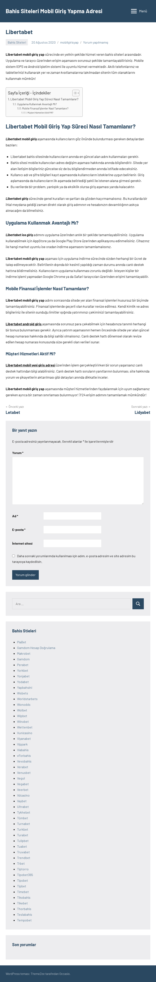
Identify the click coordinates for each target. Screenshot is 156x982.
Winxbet (23, 721)
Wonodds (23, 704)
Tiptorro (23, 869)
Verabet (22, 767)
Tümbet (22, 818)
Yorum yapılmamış (95, 42)
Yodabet (23, 682)
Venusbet (24, 772)
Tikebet (22, 903)
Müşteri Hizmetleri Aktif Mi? (40, 112)
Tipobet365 (25, 875)
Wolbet (22, 710)
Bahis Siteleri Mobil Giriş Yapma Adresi (54, 10)
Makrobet (23, 653)
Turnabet (23, 824)
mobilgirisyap (69, 42)
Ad (15, 516)
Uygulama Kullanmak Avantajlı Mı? (37, 104)
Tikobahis (23, 897)
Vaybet (22, 801)
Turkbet (22, 829)
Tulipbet (23, 841)
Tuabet (22, 846)
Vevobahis (24, 761)
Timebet (23, 892)
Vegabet (23, 784)
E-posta (18, 529)
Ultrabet (23, 807)
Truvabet (23, 852)
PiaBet (21, 642)
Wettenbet (24, 727)
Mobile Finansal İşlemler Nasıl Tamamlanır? (45, 108)
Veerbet (22, 789)
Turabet (22, 835)
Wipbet (22, 716)
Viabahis (23, 750)
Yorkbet (22, 670)
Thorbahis (24, 909)
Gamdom (23, 659)
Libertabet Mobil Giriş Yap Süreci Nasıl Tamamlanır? (44, 99)
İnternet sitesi (22, 543)
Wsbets (22, 693)
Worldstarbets (27, 699)
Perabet (22, 665)
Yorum (17, 453)
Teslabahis (24, 914)
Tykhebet (23, 812)
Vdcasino (23, 795)
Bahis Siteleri (17, 42)
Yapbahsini (24, 687)
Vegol (21, 778)
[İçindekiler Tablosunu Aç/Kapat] (73, 93)
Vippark (22, 744)
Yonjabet (23, 676)
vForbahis (24, 755)
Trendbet (23, 858)
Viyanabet (24, 738)
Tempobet (24, 920)
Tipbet (21, 886)
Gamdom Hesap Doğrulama (36, 648)
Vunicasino (24, 733)
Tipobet (22, 880)
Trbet (21, 863)
